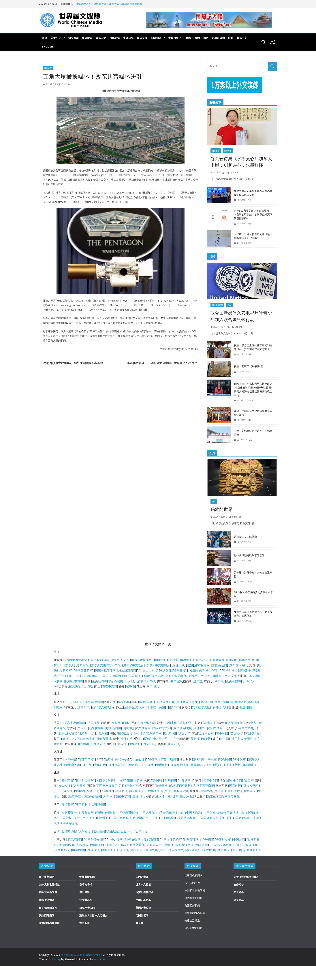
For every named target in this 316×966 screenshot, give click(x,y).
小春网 (120, 781)
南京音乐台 (193, 850)
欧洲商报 (199, 728)
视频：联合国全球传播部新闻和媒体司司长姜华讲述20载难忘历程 (253, 347)
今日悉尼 (214, 765)
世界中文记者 (143, 884)
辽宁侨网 (207, 840)
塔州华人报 (198, 765)
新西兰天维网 (169, 759)
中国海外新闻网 (171, 840)
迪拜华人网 (130, 786)
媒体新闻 (87, 37)
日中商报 (67, 781)
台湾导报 (142, 831)
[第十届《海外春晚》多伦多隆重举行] (219, 577)
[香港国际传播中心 (171, 813)
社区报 (231, 660)
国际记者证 (142, 876)
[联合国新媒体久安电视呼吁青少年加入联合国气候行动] (242, 281)
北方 (253, 723)
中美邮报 (80, 676)
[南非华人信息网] (187, 702)
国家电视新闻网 (105, 670)
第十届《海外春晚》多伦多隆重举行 (253, 574)
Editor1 (68, 84)
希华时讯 (185, 723)
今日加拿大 (66, 665)
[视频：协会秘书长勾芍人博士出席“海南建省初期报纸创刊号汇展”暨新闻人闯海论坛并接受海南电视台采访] (219, 392)
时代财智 (235, 791)
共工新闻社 (167, 818)
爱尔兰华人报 (153, 739)
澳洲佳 (227, 765)
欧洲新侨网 (154, 733)
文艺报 (236, 850)
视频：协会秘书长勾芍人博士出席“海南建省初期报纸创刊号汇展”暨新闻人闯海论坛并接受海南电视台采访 (253, 389)
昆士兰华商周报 (244, 765)
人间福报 (85, 831)
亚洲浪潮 (178, 665)
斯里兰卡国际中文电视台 (223, 796)
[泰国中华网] (122, 796)
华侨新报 (187, 660)
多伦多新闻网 (99, 660)
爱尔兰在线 (171, 739)
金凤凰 (249, 781)
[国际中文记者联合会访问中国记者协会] (219, 435)
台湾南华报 (68, 831)
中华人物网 (115, 840)
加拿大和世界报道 (76, 660)
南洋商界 (206, 791)
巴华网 (87, 686)
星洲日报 (136, 791)
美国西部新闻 (83, 670)
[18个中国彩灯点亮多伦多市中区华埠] (219, 597)
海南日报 (97, 845)
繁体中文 (242, 37)
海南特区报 (66, 845)
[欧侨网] (83, 744)
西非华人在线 (101, 707)
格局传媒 (70, 759)
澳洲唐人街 (72, 765)
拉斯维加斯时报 (198, 670)
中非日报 (77, 702)
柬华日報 (79, 786)
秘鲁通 (130, 686)
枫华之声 (245, 660)
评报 (230, 818)
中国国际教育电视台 (211, 818)
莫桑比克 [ (241, 702)
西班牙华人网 (146, 723)
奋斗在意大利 (162, 728)
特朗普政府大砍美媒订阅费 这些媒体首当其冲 (73, 363)
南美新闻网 (99, 681)
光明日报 (107, 791)
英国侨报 (236, 733)
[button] (63, 37)
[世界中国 (148, 744)
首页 (44, 37)
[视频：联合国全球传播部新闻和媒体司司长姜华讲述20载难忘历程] (219, 350)
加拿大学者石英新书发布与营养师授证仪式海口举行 (253, 192)
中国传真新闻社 (121, 818)
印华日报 (162, 786)
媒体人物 (101, 37)
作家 (124, 845)
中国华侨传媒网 (95, 840)
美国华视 (134, 676)
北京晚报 (224, 850)
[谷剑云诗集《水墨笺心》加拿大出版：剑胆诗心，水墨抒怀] (242, 126)
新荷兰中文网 (71, 739)
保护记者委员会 (145, 892)
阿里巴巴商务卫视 (108, 786)
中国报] (80, 791)
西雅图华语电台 (176, 676)
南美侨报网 (233, 681)
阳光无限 (83, 845)
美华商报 (179, 670)
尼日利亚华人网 (134, 707)
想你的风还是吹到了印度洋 (249, 555)
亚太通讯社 (163, 796)
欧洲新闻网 (113, 728)
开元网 (139, 733)
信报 (190, 665)
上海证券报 (200, 845)
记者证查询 (218, 37)
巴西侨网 (217, 681)
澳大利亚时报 (179, 765)
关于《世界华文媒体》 (246, 876)
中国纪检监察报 (221, 845)
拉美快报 (75, 686)
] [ (126, 781)
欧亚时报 (127, 739)
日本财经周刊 (84, 781)
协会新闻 (73, 37)
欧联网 (128, 728)
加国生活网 (219, 665)
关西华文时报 (105, 781)
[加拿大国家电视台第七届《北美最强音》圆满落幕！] (219, 616)
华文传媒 (124, 702)
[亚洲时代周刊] (104, 813)
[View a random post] (272, 42)
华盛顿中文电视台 (224, 676)
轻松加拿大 (217, 660)
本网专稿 (156, 37)
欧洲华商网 (215, 728)
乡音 (99, 759)
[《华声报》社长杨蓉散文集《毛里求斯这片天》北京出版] (219, 239)
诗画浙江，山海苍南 (245, 536)
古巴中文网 (109, 686)
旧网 (205, 37)
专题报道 (173, 37)
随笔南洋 (221, 791)
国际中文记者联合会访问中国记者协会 (253, 432)
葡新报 (195, 739)
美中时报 (65, 676)
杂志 (154, 813)
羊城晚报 (108, 850)
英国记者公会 (143, 907)
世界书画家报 (186, 818)
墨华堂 (198, 681)
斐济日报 (245, 707)
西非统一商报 (156, 707)
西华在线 (129, 723)
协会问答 (239, 884)
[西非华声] (83, 707)
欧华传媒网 (143, 728)
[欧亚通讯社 (68, 813)
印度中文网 (210, 781)
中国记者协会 (143, 900)
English (47, 46)
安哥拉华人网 (221, 707)
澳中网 (87, 765)
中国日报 (106, 676)
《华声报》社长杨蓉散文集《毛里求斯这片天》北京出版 (253, 236)
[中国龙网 (238, 840)
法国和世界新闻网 (73, 723)
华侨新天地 (104, 739)
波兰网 (224, 739)
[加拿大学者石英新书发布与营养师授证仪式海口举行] (219, 195)
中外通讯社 (186, 781)
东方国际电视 (192, 882)
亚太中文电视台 (84, 818)
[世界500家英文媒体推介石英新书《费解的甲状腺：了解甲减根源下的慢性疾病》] (219, 217)
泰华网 (108, 796)
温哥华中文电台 (133, 665)
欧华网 (116, 723)
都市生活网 (202, 665)
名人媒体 (166, 670)
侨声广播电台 (223, 702)
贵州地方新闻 (252, 850)
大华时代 (100, 765)
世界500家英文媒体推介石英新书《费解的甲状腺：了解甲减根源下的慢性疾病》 (253, 214)
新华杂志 (75, 796)
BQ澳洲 (148, 765)
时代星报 (103, 818)
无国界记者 (142, 915)
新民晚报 (209, 850)
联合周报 (173, 744)
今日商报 (151, 850)
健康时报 (161, 660)
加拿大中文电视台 (158, 665)
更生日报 (126, 831)
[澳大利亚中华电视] (204, 759)
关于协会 (56, 37)
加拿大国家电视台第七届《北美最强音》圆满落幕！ (253, 613)
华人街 (82, 728)
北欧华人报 (86, 733)
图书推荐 (215, 150)
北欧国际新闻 (67, 733)
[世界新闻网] (86, 813)
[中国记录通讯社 (126, 813)
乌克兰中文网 (244, 728)
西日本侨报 (135, 781)
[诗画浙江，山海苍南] (219, 539)
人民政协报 (62, 850)
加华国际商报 (238, 665)
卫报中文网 (206, 733)
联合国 (139, 923)
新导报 (122, 744)
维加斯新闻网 (127, 670)
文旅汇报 (113, 831)
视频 (197, 37)
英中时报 (222, 733)
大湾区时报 (97, 804)
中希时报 (170, 723)
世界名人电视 (148, 670)
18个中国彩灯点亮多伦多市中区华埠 (253, 594)
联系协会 (239, 900)
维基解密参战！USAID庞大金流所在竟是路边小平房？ (162, 363)
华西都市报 (223, 840)
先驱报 (109, 759)
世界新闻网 (191, 840)
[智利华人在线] (146, 681)
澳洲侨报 (162, 765)
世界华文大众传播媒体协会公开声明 (91, 3)
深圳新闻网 (183, 845)
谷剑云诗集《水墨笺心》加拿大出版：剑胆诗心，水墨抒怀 (241, 162)
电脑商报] (78, 850)
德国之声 (184, 733)
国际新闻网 (243, 818)
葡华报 (206, 739)
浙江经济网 (74, 840)
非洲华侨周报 (94, 702)
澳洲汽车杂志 (117, 765)
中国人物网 (193, 813)
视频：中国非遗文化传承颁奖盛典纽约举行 (253, 412)
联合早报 (249, 791)
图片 (188, 37)
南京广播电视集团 (171, 850)
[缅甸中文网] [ (235, 781)
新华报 (156, 781)
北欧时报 (102, 733)
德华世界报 (125, 733)
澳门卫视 (67, 804)
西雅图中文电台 (199, 676)
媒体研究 (128, 37)
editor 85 (237, 516)
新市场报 (135, 765)
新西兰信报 (86, 759)
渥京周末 (201, 660)
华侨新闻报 (146, 702)
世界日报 (178, 796)
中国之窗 (209, 813)
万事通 (174, 660)
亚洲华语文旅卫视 (145, 818)
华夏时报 (120, 676)
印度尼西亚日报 (180, 786)
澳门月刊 (82, 804)
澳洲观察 (239, 759)
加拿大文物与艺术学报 (106, 665)
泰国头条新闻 (92, 796)
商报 (190, 796)
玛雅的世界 (221, 509)
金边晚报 (64, 786)
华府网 (92, 676)
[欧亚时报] (232, 723)
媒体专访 (115, 37)
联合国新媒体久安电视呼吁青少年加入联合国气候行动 (241, 316)
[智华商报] (115, 681)
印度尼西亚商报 (203, 786)
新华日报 (122, 850)
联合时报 (88, 739)
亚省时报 (229, 670)
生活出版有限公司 (176, 791)
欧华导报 (170, 733)
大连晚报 (93, 850)
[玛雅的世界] (242, 477)
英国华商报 (252, 733)
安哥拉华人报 (201, 707)
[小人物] (130, 681)
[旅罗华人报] (98, 744)
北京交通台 (136, 845)
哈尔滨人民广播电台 (160, 845)
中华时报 (135, 744)
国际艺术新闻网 (141, 660)
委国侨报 (176, 681)
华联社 (215, 670)
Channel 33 (138, 759)
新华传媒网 (96, 728)
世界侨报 (170, 781)
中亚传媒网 (133, 840)
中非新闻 (206, 702)
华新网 (153, 759)
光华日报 (92, 791)
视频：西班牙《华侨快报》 (249, 366)
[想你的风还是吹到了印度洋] (219, 558)
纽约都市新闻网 (48, 907)
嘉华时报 (83, 665)
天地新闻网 (150, 840)
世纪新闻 (99, 831)
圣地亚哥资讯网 (153, 676)
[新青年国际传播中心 (230, 813)
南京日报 (137, 850)
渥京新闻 (84, 923)
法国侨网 (93, 723)
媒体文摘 (142, 37)
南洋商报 (121, 791)
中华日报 (152, 686)
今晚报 (238, 845)
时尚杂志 (112, 845)
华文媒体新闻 (217, 305)
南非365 (174, 707)
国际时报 (235, 786)
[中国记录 (145, 813)
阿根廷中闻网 (74, 681)
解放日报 (251, 845)
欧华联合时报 (182, 728)
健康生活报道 (119, 660)
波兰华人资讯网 (242, 739)
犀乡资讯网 (251, 786)
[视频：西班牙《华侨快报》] (219, 369)
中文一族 (122, 759)
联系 (230, 37)
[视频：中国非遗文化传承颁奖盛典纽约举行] (219, 415)
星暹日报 (138, 796)
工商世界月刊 (153, 791)
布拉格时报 (209, 723)
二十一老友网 (63, 791)
